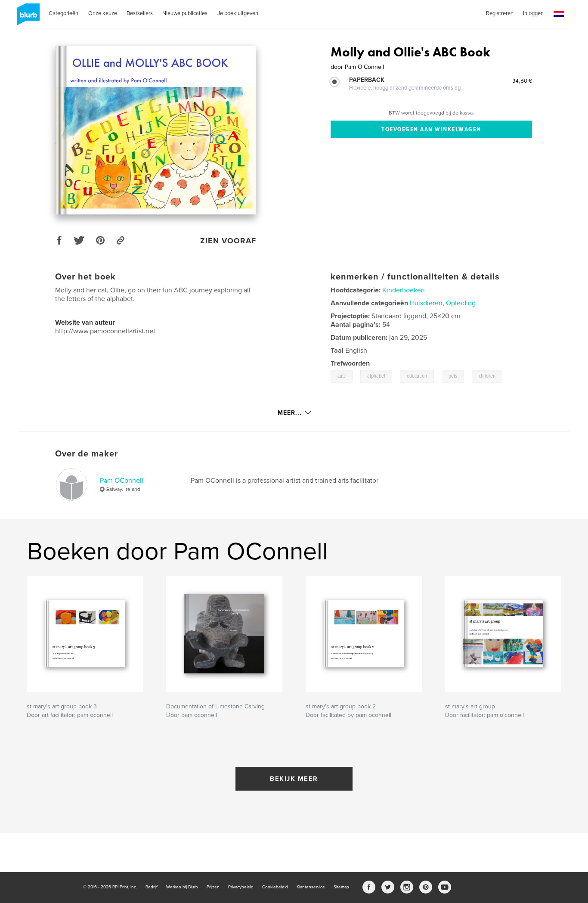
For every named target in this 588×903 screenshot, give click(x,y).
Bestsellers (140, 13)
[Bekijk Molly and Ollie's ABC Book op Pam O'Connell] (156, 130)
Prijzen (213, 887)
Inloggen (533, 13)
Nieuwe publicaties (184, 13)
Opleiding (461, 303)
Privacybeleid (241, 887)
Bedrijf (151, 887)
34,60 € (522, 80)
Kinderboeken (403, 290)
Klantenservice (311, 887)
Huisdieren (426, 303)
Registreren (500, 13)
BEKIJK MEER (294, 778)
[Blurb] (27, 17)
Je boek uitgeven (237, 13)
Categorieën (63, 13)
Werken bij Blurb (182, 887)
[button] (559, 14)
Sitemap (341, 887)
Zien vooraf (228, 240)
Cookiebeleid (275, 887)
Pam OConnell (121, 480)
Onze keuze (102, 13)
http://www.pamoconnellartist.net (105, 331)
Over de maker (86, 454)
